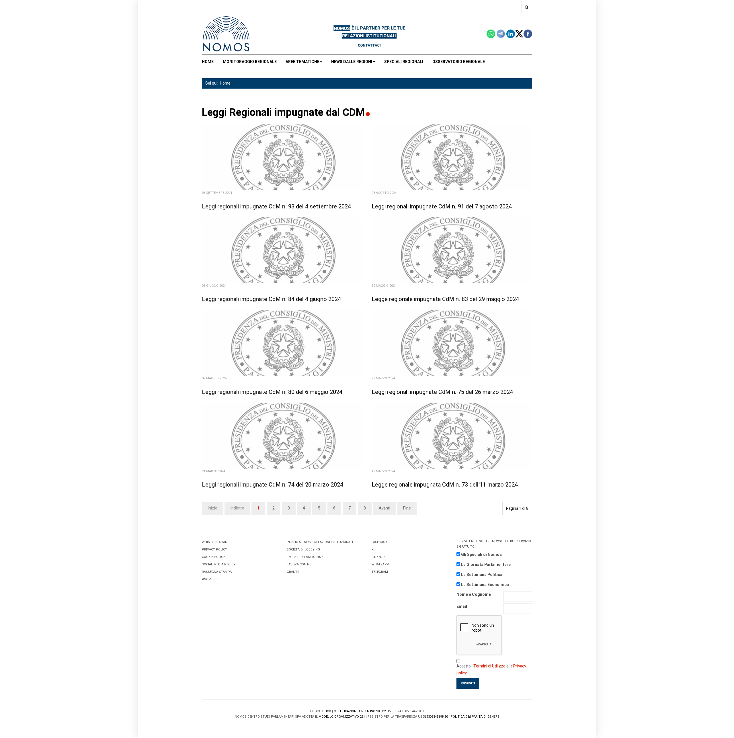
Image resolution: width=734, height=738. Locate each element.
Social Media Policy (218, 564)
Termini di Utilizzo (489, 666)
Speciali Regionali (403, 62)
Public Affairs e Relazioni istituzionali (320, 542)
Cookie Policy (213, 557)
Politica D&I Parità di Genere (474, 716)
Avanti (384, 508)
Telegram (380, 571)
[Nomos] (226, 33)
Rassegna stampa (217, 571)
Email (461, 607)
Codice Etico (320, 711)
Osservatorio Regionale (458, 62)
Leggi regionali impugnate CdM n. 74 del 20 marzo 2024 (272, 485)
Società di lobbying (303, 549)
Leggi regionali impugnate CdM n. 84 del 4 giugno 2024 (271, 299)
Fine (407, 508)
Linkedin (379, 557)
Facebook (379, 542)
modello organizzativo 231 (342, 716)
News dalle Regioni (351, 62)
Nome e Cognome (473, 594)
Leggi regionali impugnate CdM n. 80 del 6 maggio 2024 (272, 392)
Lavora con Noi (300, 564)
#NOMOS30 (210, 579)
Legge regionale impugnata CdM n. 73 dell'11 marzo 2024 (445, 485)
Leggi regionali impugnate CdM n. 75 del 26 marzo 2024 (442, 392)
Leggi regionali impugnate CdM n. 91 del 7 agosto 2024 (442, 206)
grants (293, 571)
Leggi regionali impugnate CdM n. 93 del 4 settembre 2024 (276, 206)
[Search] (526, 7)
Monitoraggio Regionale (250, 62)
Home (225, 83)
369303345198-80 (435, 716)
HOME (208, 62)
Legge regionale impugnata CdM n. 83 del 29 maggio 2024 (445, 299)
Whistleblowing (216, 542)
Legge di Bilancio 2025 (305, 557)
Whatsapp (380, 564)
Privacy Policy (214, 549)
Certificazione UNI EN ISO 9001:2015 (362, 711)
